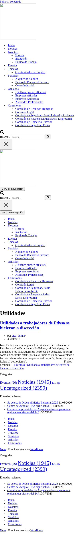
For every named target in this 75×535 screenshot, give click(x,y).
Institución (21, 58)
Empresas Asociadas (27, 98)
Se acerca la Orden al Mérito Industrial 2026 (32, 402)
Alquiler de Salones (26, 78)
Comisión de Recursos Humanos (34, 108)
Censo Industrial (24, 85)
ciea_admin (18, 335)
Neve (3, 449)
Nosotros (13, 425)
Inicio (11, 45)
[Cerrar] (6, 144)
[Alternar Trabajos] (64, 242)
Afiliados (13, 439)
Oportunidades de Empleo (30, 72)
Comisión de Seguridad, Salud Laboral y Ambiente (44, 115)
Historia (19, 55)
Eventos (12, 65)
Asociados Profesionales (29, 102)
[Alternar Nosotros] (64, 225)
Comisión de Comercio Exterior (33, 121)
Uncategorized (23, 388)
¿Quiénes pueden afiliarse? (30, 92)
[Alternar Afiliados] (64, 261)
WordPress (36, 449)
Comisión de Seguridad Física (32, 125)
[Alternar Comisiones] (64, 278)
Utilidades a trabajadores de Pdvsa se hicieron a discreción (35, 325)
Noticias (12, 48)
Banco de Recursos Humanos (32, 82)
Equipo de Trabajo (26, 61)
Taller (56, 383)
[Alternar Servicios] (64, 248)
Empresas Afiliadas (26, 95)
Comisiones (14, 443)
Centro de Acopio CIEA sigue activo (28, 405)
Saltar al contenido (10, 1)
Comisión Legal (24, 112)
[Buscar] (2, 132)
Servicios (13, 436)
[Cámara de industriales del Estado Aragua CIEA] (18, 38)
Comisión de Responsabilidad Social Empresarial (43, 118)
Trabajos (13, 432)
